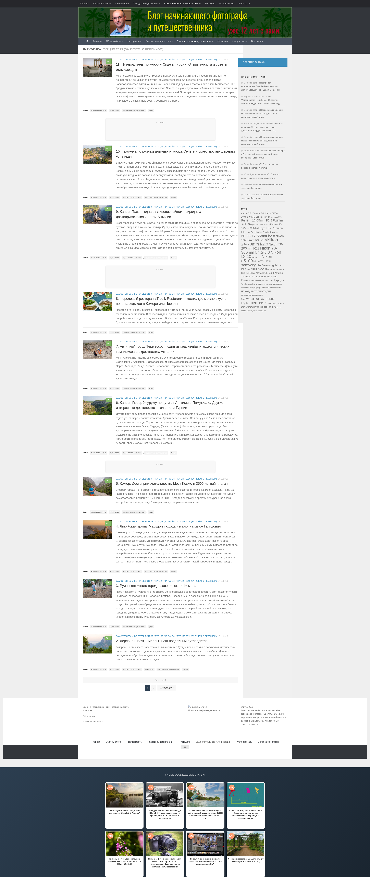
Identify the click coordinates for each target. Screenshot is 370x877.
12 (110, 481)
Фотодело (210, 3)
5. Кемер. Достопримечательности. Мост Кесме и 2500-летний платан (172, 483)
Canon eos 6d (262, 217)
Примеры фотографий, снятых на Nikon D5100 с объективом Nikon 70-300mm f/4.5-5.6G (124, 861)
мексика (269, 284)
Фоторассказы (226, 3)
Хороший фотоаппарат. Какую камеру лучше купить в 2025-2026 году (245, 860)
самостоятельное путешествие (134, 110)
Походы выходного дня (145, 3)
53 (110, 638)
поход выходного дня (256, 291)
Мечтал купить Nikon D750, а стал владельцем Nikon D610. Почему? (124, 812)
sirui (248, 269)
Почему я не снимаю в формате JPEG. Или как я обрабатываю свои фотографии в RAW (205, 861)
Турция (151, 110)
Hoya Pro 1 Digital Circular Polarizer (262, 232)
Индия (245, 280)
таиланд (271, 303)
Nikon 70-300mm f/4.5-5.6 (259, 250)
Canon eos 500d (275, 217)
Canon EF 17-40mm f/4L (252, 213)
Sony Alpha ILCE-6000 (261, 273)
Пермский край (265, 280)
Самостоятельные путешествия (181, 3)
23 (110, 523)
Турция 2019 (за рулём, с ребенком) (197, 60)
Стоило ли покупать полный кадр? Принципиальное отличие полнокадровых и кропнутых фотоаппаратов (245, 814)
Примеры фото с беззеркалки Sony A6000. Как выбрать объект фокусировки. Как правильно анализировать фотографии (164, 862)
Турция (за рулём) (165, 60)
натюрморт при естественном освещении (265, 288)
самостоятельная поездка (252, 295)
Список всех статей (268, 742)
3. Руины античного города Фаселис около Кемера (156, 586)
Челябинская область (249, 284)
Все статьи (244, 3)
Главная (84, 3)
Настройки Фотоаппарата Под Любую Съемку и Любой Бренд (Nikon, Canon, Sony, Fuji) (260, 86)
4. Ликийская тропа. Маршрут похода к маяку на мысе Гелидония (168, 526)
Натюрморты (122, 3)
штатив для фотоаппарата (256, 311)
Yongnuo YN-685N (266, 276)
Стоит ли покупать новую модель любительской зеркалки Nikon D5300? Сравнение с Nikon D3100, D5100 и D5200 (205, 814)
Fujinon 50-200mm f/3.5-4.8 (132, 197)
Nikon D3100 (256, 257)
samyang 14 (251, 265)
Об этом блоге (101, 3)
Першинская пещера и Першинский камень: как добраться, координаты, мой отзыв (262, 113)
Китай (254, 280)
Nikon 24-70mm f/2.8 (259, 242)
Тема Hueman (116, 752)
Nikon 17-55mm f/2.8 (258, 236)
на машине (277, 284)
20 (110, 149)
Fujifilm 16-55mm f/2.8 (98, 110)
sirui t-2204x (149, 669)
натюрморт (245, 288)
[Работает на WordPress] (95, 752)
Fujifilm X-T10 (114, 110)
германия (262, 284)
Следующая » (167, 688)
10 (110, 209)
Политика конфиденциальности (204, 710)
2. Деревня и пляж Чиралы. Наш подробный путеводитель (162, 641)
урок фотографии (265, 306)
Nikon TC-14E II (262, 261)
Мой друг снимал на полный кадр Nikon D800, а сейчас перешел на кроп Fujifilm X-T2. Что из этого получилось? (165, 814)
